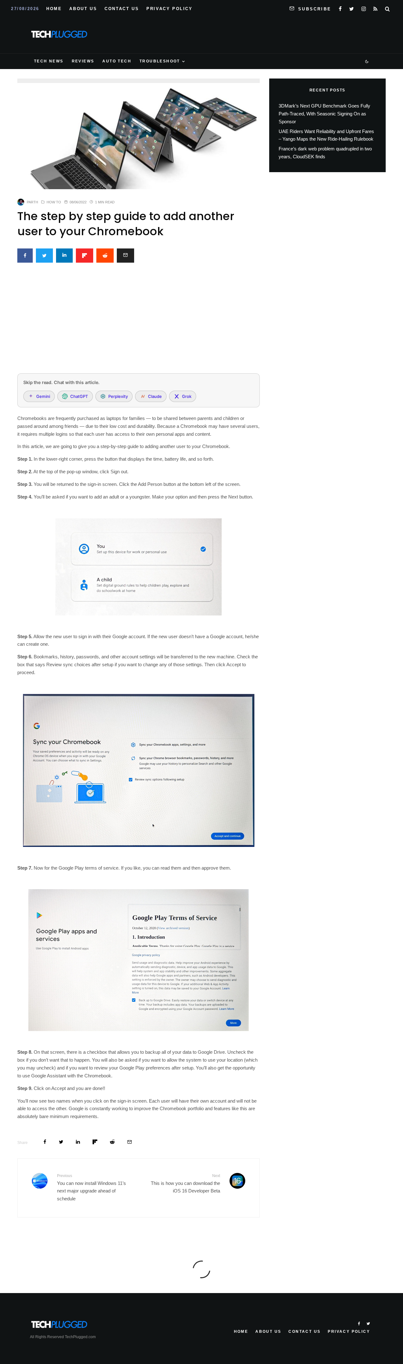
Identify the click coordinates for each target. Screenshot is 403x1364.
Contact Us (122, 8)
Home (54, 8)
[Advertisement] (138, 321)
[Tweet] (44, 255)
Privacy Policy (169, 8)
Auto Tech (116, 61)
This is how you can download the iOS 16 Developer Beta (185, 1183)
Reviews (83, 61)
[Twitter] (351, 8)
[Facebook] (340, 8)
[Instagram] (364, 8)
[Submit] (105, 255)
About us (83, 8)
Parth (32, 202)
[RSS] (375, 8)
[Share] (25, 255)
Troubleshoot (159, 61)
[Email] (125, 255)
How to (54, 202)
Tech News (49, 61)
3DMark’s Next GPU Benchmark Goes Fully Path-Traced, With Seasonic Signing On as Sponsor (324, 113)
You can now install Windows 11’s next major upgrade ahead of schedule (91, 1187)
